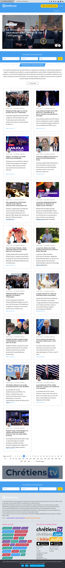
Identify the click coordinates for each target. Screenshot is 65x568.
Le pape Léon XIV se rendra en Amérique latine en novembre (46, 294)
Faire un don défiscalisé (49, 6)
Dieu (30, 541)
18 (58, 456)
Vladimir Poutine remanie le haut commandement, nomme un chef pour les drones (17, 341)
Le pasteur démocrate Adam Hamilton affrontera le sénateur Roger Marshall (47, 249)
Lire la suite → (11, 128)
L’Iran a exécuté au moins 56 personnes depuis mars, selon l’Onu (46, 341)
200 (38, 458)
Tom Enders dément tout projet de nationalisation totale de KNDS (17, 385)
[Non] (63, 564)
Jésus (16, 538)
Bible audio (5, 544)
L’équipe (52, 551)
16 (52, 456)
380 (29, 461)
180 (34, 458)
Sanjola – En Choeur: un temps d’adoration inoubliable (16, 157)
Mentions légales (54, 548)
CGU (37, 548)
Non (27, 565)
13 (44, 456)
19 (61, 456)
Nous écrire (39, 546)
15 (49, 456)
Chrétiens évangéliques (21, 531)
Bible (12, 544)
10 (35, 456)
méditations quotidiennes (20, 548)
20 (5, 458)
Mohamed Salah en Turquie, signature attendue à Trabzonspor (15, 295)
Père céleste (23, 541)
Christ (21, 538)
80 (16, 458)
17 (55, 456)
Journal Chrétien (8, 501)
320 (59, 458)
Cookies (38, 551)
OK (22, 565)
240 (45, 458)
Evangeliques (6, 554)
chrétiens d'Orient (7, 538)
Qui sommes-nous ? (55, 546)
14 (46, 456)
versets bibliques (7, 548)
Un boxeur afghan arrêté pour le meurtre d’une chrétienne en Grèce (47, 158)
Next (59, 45)
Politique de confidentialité (37, 565)
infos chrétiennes (7, 558)
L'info (23, 554)
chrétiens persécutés (8, 531)
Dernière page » (40, 461)
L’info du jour (17, 528)
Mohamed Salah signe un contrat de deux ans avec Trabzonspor (17, 111)
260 (48, 458)
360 (25, 461)
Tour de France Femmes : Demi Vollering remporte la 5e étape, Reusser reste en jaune (16, 249)
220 (41, 458)
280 (52, 458)
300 (56, 458)
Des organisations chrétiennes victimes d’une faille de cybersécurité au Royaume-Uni (16, 203)
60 (13, 458)
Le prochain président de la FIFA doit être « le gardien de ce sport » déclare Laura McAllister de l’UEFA (47, 113)
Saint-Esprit (14, 541)
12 (41, 456)
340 (21, 461)
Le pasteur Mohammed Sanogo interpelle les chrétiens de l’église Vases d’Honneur (46, 203)
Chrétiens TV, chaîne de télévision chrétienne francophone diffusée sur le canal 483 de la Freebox (41, 556)
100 (19, 458)
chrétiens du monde (8, 534)
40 (10, 458)
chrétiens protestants (20, 534)
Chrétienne (15, 551)
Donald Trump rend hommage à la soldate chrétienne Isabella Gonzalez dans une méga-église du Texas (17, 433)
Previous (56, 45)
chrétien (23, 551)
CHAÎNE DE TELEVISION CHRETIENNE (33, 518)
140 (27, 458)
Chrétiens (24, 528)
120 (23, 458)
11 (38, 456)
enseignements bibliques (22, 544)
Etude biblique (6, 551)
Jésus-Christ (6, 541)
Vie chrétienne (15, 554)
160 (30, 458)
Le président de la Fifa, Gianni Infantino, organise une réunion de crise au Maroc (47, 386)
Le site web (32, 83)
